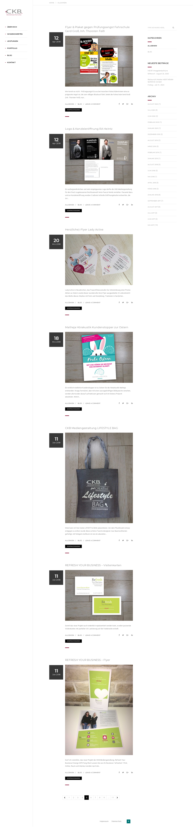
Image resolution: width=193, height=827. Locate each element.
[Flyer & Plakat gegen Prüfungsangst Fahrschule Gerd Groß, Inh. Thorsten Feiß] (120, 104)
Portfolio (12, 48)
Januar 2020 (153, 128)
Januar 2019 (153, 158)
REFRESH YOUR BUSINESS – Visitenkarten (93, 565)
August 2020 (153, 104)
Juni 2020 (151, 116)
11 (113, 797)
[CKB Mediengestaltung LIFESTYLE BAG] (120, 540)
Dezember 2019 (154, 134)
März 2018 (152, 189)
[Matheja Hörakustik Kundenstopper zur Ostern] (120, 403)
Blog (9, 55)
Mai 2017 (151, 225)
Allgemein (69, 104)
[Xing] (128, 821)
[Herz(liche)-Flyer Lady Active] (120, 302)
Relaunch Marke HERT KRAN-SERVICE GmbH (161, 80)
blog (80, 104)
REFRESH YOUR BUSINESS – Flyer (87, 660)
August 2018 (153, 164)
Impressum (104, 821)
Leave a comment (92, 104)
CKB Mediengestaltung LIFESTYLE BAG (91, 428)
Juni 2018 (151, 171)
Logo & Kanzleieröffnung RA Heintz (89, 128)
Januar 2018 (153, 195)
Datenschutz (116, 821)
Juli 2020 (151, 110)
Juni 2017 (151, 219)
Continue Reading (73, 109)
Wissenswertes (15, 34)
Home (51, 3)
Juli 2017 (151, 213)
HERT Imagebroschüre (158, 71)
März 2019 (152, 146)
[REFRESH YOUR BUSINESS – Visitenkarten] (120, 635)
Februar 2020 (153, 122)
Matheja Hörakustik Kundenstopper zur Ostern (96, 327)
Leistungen (12, 41)
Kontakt (11, 62)
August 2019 (153, 140)
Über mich (12, 27)
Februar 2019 (153, 152)
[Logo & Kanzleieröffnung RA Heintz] (120, 205)
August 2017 (153, 207)
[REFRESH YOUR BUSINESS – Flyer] (120, 772)
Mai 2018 (151, 177)
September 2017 (154, 201)
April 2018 (152, 183)
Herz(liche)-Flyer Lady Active (84, 229)
